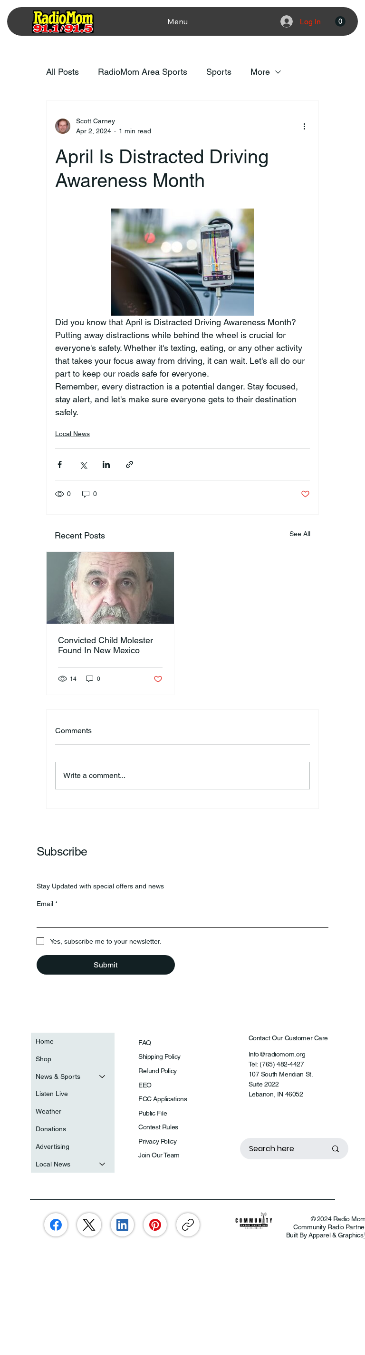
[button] (340, 21)
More (260, 72)
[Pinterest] (155, 1224)
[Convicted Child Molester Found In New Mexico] (110, 588)
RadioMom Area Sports (142, 72)
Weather (48, 1111)
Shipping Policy (159, 1056)
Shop (43, 1059)
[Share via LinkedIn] (106, 464)
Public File (152, 1113)
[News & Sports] (103, 1077)
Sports (218, 72)
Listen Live (52, 1093)
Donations (51, 1129)
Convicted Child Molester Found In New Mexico (105, 645)
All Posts (62, 72)
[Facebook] (55, 1224)
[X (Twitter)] (89, 1224)
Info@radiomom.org (277, 1054)
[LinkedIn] (122, 1224)
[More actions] (304, 126)
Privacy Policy (157, 1141)
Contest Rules (158, 1127)
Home (45, 1041)
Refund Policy (157, 1071)
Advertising (52, 1146)
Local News (72, 434)
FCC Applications (162, 1099)
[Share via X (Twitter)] (82, 464)
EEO (145, 1085)
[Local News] (103, 1164)
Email (47, 903)
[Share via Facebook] (59, 464)
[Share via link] (129, 464)
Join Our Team (159, 1155)
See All (299, 534)
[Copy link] (188, 1224)
